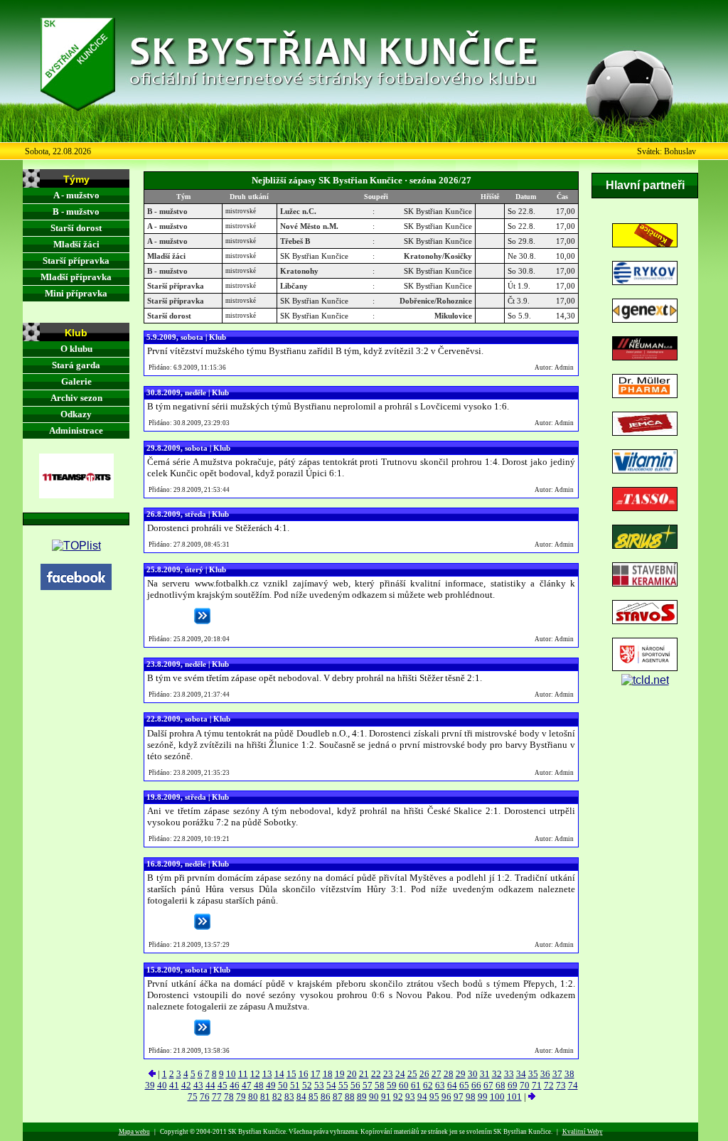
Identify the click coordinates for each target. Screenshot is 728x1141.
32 (497, 1073)
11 (243, 1073)
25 (412, 1073)
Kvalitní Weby (582, 1131)
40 (162, 1085)
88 (350, 1096)
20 (352, 1073)
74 (573, 1085)
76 (205, 1096)
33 (509, 1073)
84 (301, 1096)
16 (304, 1073)
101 (514, 1096)
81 (265, 1096)
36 (545, 1073)
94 (422, 1096)
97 (459, 1096)
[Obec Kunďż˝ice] (645, 243)
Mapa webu (134, 1131)
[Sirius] (645, 545)
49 (271, 1085)
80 (253, 1096)
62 (428, 1085)
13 (267, 1073)
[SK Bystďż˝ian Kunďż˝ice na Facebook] (76, 586)
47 (247, 1085)
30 (473, 1073)
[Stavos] (645, 620)
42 (186, 1085)
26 (424, 1073)
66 (476, 1085)
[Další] (531, 1096)
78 (229, 1096)
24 (400, 1073)
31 (485, 1073)
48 (259, 1085)
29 (461, 1073)
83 (289, 1096)
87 (338, 1096)
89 (362, 1096)
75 (193, 1096)
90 (374, 1096)
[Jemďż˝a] (645, 432)
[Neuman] (645, 356)
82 (277, 1096)
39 (150, 1085)
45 (223, 1085)
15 (291, 1073)
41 (174, 1085)
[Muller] (645, 394)
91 (386, 1096)
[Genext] (645, 319)
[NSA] (645, 667)
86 (326, 1096)
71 (537, 1085)
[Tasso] (645, 507)
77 (217, 1096)
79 (241, 1096)
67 (488, 1085)
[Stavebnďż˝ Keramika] (645, 583)
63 (440, 1085)
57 (368, 1085)
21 (364, 1073)
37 (557, 1073)
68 (500, 1085)
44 (210, 1085)
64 (452, 1085)
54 (331, 1085)
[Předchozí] (152, 1073)
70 (525, 1085)
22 (376, 1073)
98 (471, 1096)
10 (231, 1073)
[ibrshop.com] (645, 680)
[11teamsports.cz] (76, 494)
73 (561, 1085)
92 (398, 1096)
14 (279, 1073)
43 (198, 1085)
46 (235, 1085)
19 (340, 1073)
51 (295, 1085)
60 (404, 1085)
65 (464, 1085)
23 (388, 1073)
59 (392, 1085)
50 (283, 1085)
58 (380, 1085)
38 (569, 1073)
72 (549, 1085)
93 (410, 1096)
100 (497, 1096)
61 (416, 1085)
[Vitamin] (645, 470)
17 (316, 1073)
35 (533, 1073)
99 (483, 1096)
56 (355, 1085)
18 (328, 1073)
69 (513, 1085)
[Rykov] (645, 281)
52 (307, 1085)
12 (255, 1073)
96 (446, 1096)
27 (436, 1073)
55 (343, 1085)
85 (313, 1096)
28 (449, 1073)
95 (434, 1096)
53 (319, 1085)
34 (521, 1073)
